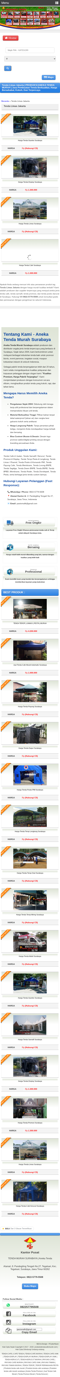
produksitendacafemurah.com (45, 1347)
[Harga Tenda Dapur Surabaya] (30, 743)
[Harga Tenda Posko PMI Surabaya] (30, 784)
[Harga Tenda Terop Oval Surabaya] (30, 868)
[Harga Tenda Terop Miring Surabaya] (30, 909)
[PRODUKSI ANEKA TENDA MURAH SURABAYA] (30, 29)
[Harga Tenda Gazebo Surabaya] (30, 135)
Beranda (5, 101)
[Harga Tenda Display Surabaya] (30, 177)
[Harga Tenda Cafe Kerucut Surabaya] (30, 1201)
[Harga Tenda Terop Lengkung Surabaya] (30, 826)
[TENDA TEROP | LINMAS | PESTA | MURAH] (30, 618)
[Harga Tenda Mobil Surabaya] (30, 951)
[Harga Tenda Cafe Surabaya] (30, 273)
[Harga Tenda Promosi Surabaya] (30, 1117)
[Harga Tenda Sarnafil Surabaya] (30, 1034)
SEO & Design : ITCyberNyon (47, 1344)
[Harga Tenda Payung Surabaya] (30, 701)
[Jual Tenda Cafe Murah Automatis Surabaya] (30, 660)
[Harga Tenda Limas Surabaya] (30, 218)
